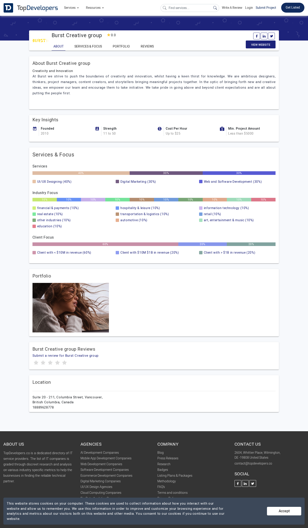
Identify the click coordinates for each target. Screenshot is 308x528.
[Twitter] (271, 36)
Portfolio (121, 46)
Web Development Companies (101, 464)
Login (249, 7)
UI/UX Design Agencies (96, 487)
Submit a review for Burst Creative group (65, 355)
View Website (260, 44)
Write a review (232, 7)
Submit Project (266, 7)
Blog (160, 452)
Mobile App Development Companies (105, 458)
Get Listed (293, 7)
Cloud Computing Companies (100, 492)
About (58, 46)
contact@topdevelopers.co (253, 463)
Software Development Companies (104, 469)
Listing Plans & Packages (174, 475)
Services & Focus (88, 46)
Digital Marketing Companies (100, 481)
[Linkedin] (264, 36)
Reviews (147, 46)
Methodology (166, 481)
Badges (162, 469)
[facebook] (256, 36)
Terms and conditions (172, 492)
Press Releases (167, 458)
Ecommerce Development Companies (106, 475)
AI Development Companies (99, 452)
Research (163, 464)
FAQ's (161, 487)
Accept (284, 511)
